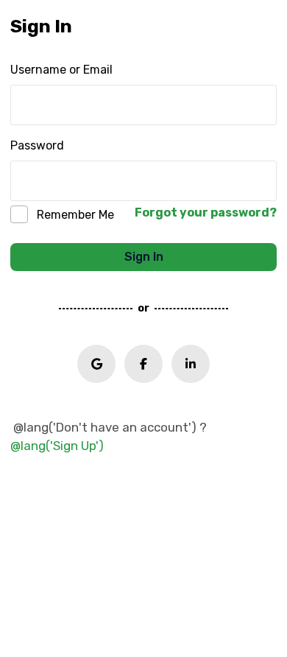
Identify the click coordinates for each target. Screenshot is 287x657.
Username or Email (61, 70)
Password (37, 145)
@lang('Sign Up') (57, 445)
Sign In (143, 257)
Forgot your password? (206, 212)
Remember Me (75, 215)
